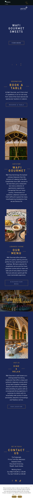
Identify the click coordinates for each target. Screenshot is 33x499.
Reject (19, 496)
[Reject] (31, 486)
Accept (14, 496)
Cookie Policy (17, 494)
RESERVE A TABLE (16, 104)
